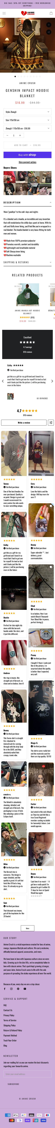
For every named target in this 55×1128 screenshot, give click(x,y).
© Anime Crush (27, 1098)
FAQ (5, 1005)
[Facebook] (5, 989)
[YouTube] (25, 989)
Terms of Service (10, 1020)
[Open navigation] (4, 13)
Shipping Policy (10, 1025)
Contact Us (8, 1010)
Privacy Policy (9, 1015)
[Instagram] (11, 989)
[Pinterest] (18, 989)
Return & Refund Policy (13, 1030)
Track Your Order (10, 1040)
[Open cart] (51, 13)
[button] (27, 203)
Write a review (24, 422)
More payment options (27, 162)
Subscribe (13, 1084)
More (27, 928)
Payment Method (10, 1035)
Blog (5, 1045)
